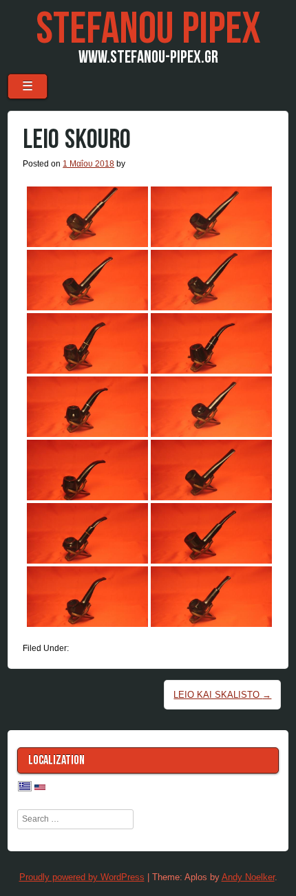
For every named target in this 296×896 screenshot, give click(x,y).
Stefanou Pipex (148, 29)
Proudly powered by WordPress (82, 877)
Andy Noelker (248, 877)
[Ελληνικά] (24, 787)
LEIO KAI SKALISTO (222, 695)
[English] (39, 787)
